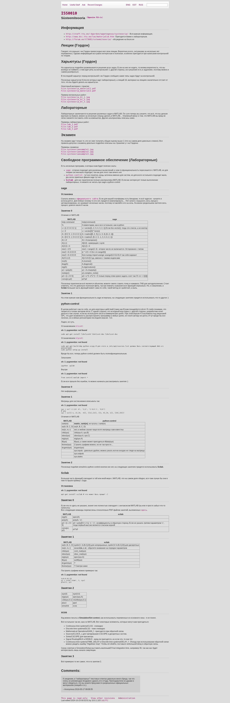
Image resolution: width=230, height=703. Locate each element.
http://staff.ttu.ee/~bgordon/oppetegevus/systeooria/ (97, 34)
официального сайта (87, 199)
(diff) (104, 700)
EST (134, 5)
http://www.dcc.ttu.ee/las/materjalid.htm (90, 36)
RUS (141, 5)
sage (68, 170)
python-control (74, 175)
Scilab (69, 180)
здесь (144, 510)
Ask (83, 5)
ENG (128, 5)
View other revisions (103, 698)
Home (64, 5)
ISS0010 (69, 13)
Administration (126, 698)
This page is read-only (74, 698)
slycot (79, 338)
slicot (79, 326)
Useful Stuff (75, 5)
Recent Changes (95, 5)
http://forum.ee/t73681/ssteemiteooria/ (88, 39)
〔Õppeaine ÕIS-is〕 (95, 17)
